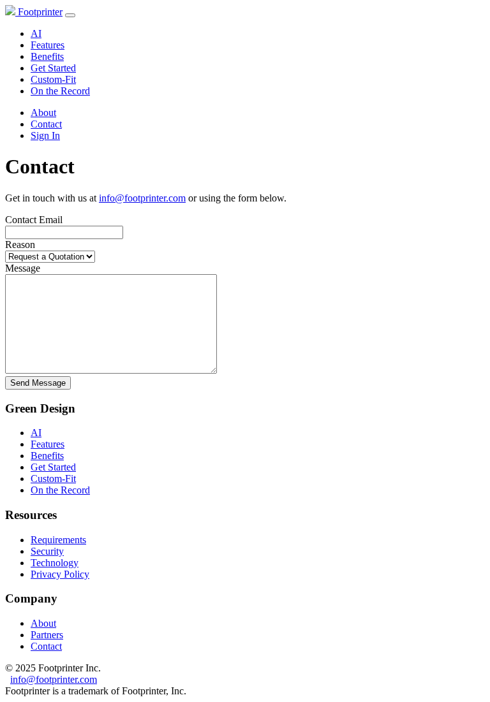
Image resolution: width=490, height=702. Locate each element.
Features (47, 45)
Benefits (47, 56)
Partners (47, 634)
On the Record (60, 90)
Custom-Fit (53, 79)
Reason (20, 244)
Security (47, 551)
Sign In (45, 135)
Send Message (38, 383)
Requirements (58, 539)
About (43, 112)
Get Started (53, 67)
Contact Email (34, 219)
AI (36, 33)
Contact (46, 124)
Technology (54, 562)
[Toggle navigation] (70, 15)
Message (22, 268)
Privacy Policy (60, 574)
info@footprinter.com (142, 198)
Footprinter (39, 11)
